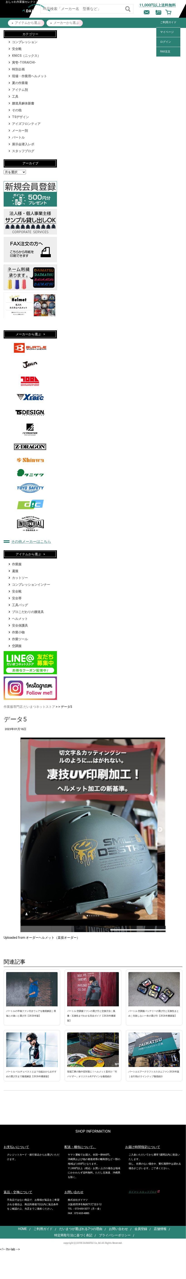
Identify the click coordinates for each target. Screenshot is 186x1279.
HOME (22, 1228)
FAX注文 (165, 51)
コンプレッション (24, 42)
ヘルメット (20, 618)
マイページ (167, 32)
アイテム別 (20, 89)
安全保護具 (20, 625)
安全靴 (17, 49)
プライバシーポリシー (115, 1235)
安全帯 (17, 598)
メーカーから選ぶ (66, 23)
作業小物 (18, 632)
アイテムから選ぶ (27, 23)
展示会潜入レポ (23, 144)
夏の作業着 (20, 83)
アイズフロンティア (26, 124)
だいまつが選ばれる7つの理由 (80, 1228)
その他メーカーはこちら (31, 541)
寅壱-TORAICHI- (24, 62)
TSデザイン (20, 117)
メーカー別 (20, 130)
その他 (17, 110)
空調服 (17, 646)
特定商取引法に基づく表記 (73, 1235)
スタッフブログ (23, 151)
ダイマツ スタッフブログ (143, 1191)
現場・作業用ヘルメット (29, 76)
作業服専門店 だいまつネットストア (29, 707)
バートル (18, 137)
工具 (15, 96)
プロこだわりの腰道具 (28, 612)
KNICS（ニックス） (26, 55)
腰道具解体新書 (23, 103)
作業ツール (20, 639)
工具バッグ (20, 605)
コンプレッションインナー (31, 584)
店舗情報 (160, 1228)
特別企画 (18, 69)
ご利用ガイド (168, 22)
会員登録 (141, 1228)
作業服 (17, 564)
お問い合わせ (118, 1228)
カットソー (20, 578)
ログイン (165, 41)
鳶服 (15, 571)
